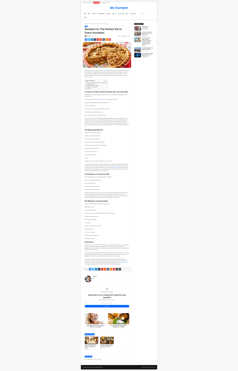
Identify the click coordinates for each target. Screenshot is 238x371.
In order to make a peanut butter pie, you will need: (96, 82)
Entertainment (101, 13)
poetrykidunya (122, 262)
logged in (91, 359)
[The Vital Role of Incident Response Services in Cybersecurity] (137, 55)
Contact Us (153, 367)
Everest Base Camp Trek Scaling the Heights (147, 48)
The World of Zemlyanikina (145, 27)
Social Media (121, 13)
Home (85, 13)
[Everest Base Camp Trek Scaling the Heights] (137, 49)
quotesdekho (118, 167)
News (89, 13)
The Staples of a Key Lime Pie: (92, 85)
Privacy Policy (147, 367)
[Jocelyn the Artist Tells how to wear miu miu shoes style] (137, 34)
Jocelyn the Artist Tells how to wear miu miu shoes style (147, 33)
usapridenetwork (103, 99)
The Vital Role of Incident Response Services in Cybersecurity (147, 55)
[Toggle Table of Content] (105, 81)
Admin (88, 36)
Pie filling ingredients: (90, 84)
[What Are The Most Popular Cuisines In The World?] (107, 340)
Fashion (108, 13)
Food (90, 23)
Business (94, 13)
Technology (133, 13)
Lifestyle (114, 13)
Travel (85, 17)
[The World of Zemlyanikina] (137, 28)
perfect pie (104, 70)
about (114, 256)
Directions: (88, 88)
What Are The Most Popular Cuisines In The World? (106, 346)
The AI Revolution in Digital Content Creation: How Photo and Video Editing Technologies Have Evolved (120, 2)
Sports (126, 13)
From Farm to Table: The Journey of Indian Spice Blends (90, 346)
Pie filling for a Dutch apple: (91, 86)
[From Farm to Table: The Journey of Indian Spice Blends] (91, 340)
